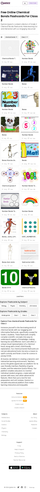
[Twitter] (18, 487)
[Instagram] (25, 487)
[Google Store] (25, 467)
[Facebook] (22, 487)
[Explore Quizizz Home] (5, 3)
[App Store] (14, 467)
